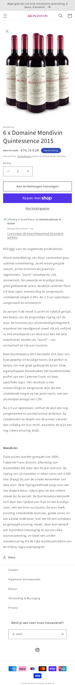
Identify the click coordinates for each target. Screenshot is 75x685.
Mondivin (32, 683)
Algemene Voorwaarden (24, 579)
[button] (5, 15)
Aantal (7, 163)
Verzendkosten (24, 156)
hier (12, 249)
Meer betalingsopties (38, 208)
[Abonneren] (61, 634)
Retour (13, 589)
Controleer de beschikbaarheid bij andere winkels (35, 235)
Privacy (13, 607)
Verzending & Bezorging (24, 598)
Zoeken (13, 570)
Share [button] (12, 557)
